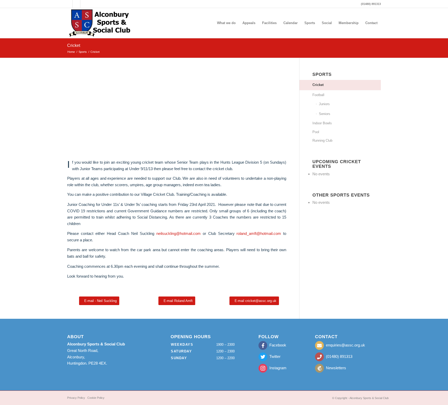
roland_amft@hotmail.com (258, 233)
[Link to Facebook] (76, 4)
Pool (315, 132)
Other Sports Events (341, 195)
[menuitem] (226, 23)
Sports (322, 74)
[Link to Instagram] (84, 4)
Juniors (324, 104)
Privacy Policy (76, 397)
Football (318, 95)
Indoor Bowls (322, 123)
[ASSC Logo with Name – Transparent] (100, 23)
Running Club (322, 140)
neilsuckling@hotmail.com (178, 233)
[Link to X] (68, 4)
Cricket (73, 45)
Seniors (324, 114)
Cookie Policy (95, 397)
